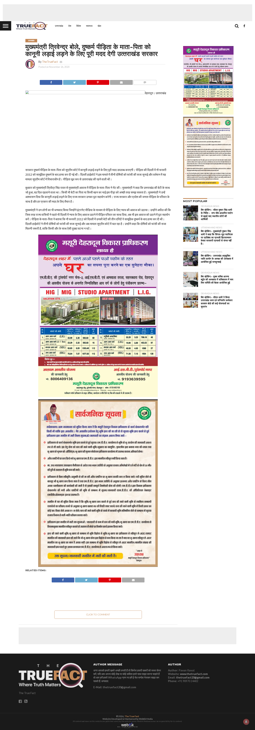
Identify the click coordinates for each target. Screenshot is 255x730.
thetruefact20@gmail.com (192, 677)
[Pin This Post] (97, 81)
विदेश (78, 25)
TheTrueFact (50, 61)
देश (69, 25)
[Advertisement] (127, 12)
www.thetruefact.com (194, 674)
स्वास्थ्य (89, 25)
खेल (99, 25)
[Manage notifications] (246, 722)
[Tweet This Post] (74, 81)
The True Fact (132, 716)
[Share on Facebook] (51, 81)
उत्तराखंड (59, 25)
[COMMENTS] (144, 81)
